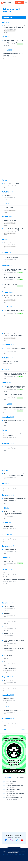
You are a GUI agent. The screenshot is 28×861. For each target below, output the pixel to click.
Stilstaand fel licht (8, 207)
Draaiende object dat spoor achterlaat (14, 710)
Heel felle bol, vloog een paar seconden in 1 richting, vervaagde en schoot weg (15, 474)
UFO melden (5, 854)
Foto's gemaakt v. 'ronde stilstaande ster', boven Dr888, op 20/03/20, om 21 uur (15, 387)
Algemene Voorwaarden (20, 854)
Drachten (6, 29)
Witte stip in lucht (8, 243)
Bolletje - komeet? (8, 561)
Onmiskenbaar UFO (9, 620)
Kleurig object (7, 195)
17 (5, 530)
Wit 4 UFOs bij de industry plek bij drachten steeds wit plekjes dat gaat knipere (15, 334)
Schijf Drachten (8, 655)
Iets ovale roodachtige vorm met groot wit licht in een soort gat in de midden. (15, 373)
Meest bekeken (20, 777)
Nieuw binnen (8, 777)
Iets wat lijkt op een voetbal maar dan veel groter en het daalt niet (15, 499)
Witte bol (6, 662)
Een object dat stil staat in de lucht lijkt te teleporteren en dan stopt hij (14, 229)
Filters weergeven (7, 17)
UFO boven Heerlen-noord (12, 781)
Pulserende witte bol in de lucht (13, 789)
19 (5, 610)
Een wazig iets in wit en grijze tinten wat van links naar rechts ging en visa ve (14, 26)
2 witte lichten (7, 722)
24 (5, 630)
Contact (14, 856)
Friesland (10, 29)
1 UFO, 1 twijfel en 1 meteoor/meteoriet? (14, 579)
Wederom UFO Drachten (9, 668)
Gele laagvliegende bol (9, 538)
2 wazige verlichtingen (10, 549)
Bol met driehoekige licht (10, 284)
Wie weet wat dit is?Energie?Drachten (14, 648)
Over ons (11, 854)
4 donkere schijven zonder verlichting (15, 793)
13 (5, 378)
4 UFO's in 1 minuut (9, 606)
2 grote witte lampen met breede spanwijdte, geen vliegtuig (12, 256)
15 (5, 616)
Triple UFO (6, 626)
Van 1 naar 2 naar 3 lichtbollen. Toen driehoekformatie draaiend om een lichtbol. (13, 513)
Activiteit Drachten (8, 680)
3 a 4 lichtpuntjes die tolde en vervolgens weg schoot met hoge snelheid (14, 349)
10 (5, 645)
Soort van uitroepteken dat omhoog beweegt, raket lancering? (13, 41)
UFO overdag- (7, 573)
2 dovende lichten (8, 526)
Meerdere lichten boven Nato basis (14, 797)
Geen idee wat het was (10, 220)
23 (5, 683)
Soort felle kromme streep (10, 487)
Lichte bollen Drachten (9, 687)
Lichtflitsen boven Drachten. (10, 361)
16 (5, 658)
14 (5, 623)
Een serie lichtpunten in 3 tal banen (13, 184)
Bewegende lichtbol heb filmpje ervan (14, 785)
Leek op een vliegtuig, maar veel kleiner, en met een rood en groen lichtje (14, 311)
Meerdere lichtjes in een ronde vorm (13, 447)
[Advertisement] (14, 119)
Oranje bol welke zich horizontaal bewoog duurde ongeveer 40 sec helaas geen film (14, 408)
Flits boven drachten (8, 698)
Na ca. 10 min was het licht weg (12, 277)
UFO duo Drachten (8, 633)
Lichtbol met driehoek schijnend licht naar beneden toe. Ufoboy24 (15, 269)
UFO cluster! (7, 613)
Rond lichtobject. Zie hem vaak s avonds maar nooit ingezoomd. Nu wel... (14, 395)
